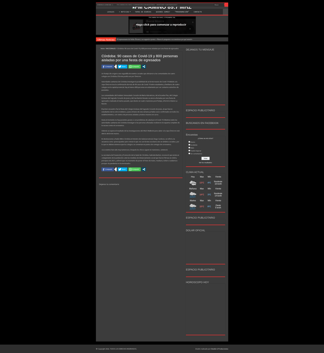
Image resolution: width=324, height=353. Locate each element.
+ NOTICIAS (124, 12)
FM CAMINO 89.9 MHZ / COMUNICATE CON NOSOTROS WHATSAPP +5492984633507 (146, 5)
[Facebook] (204, 4)
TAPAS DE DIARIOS (143, 12)
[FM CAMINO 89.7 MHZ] (162, 8)
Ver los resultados (205, 163)
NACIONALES (111, 48)
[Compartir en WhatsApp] (134, 66)
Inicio (102, 48)
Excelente (193, 145)
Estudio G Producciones (219, 349)
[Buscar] (226, 5)
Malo (192, 148)
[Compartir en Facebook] (108, 66)
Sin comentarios (196, 154)
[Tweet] (122, 66)
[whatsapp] (211, 4)
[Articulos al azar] (225, 12)
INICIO (100, 11)
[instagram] (206, 4)
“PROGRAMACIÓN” (182, 12)
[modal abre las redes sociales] (144, 66)
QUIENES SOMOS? (163, 12)
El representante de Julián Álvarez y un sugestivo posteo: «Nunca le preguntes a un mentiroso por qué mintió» (154, 39)
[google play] (209, 4)
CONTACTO (198, 12)
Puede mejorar (195, 151)
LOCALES (110, 12)
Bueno (192, 142)
